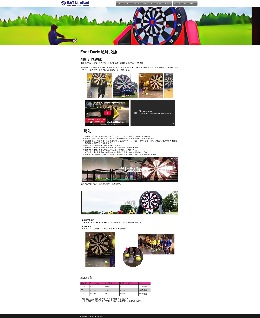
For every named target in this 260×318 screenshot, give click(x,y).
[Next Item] (170, 86)
